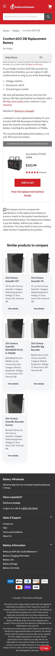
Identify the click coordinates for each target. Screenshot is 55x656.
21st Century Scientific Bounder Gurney (14, 422)
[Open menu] (4, 6)
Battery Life (8, 559)
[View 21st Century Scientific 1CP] (14, 263)
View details (13, 308)
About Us (7, 536)
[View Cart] (50, 6)
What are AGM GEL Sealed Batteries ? (20, 551)
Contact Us (8, 524)
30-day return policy (13, 101)
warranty (7, 105)
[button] (37, 172)
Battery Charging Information (16, 555)
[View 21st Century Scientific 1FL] (40, 263)
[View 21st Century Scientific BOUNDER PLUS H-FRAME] (14, 329)
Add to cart (27, 182)
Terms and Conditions (13, 532)
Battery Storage (10, 563)
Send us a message (24, 111)
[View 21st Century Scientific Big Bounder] (40, 329)
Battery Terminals (11, 568)
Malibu (9, 48)
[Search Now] (48, 16)
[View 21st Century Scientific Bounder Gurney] (14, 404)
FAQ (5, 528)
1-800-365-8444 (29, 508)
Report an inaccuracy (35, 64)
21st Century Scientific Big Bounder (37, 346)
